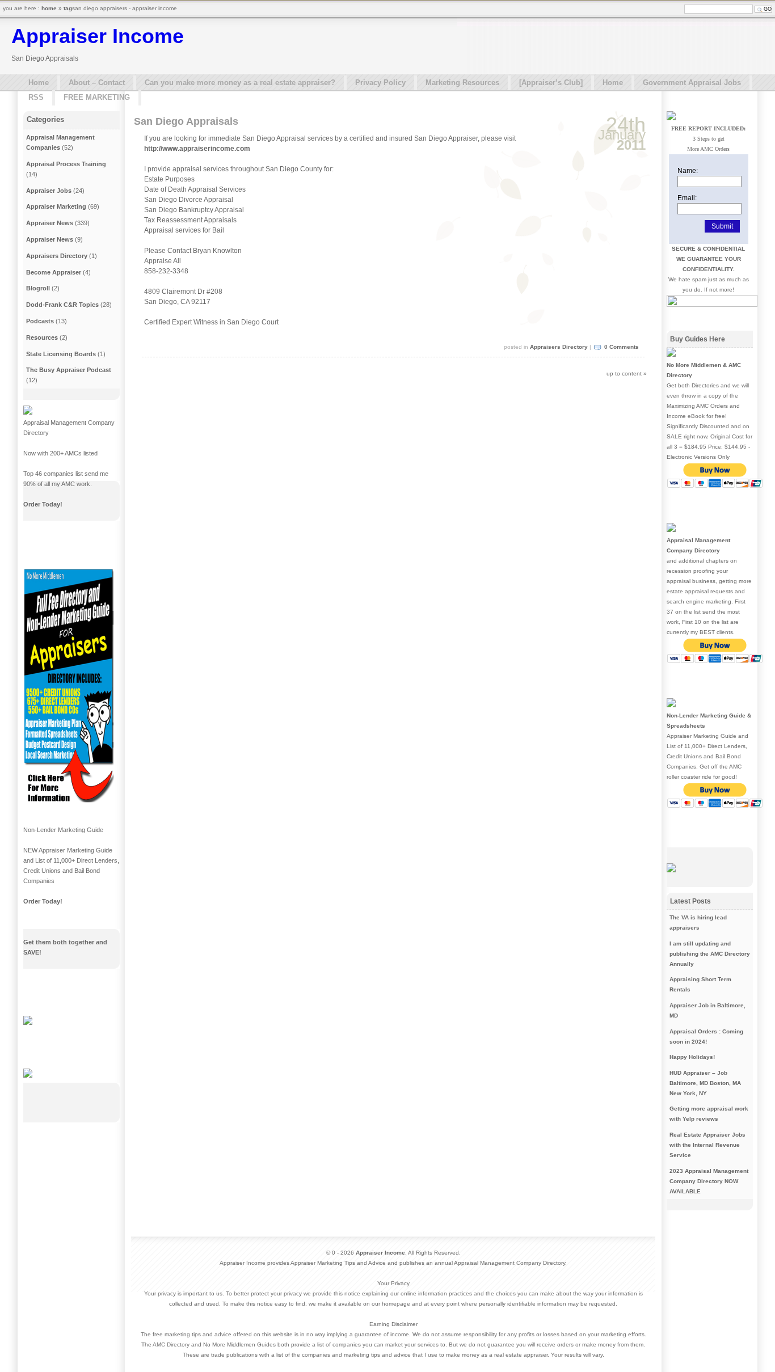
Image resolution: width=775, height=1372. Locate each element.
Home (38, 82)
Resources (42, 337)
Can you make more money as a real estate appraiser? (240, 82)
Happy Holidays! (692, 1057)
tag (68, 8)
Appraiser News (49, 222)
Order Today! (42, 504)
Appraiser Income (97, 36)
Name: (687, 171)
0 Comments (621, 347)
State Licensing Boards (61, 354)
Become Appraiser (53, 272)
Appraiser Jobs (48, 190)
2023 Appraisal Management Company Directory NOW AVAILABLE (708, 1181)
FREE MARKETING (97, 97)
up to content (624, 373)
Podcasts (40, 321)
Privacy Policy (380, 82)
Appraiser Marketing (56, 206)
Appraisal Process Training (66, 164)
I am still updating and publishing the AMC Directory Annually (709, 953)
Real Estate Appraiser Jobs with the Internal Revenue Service (707, 1145)
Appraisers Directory (559, 347)
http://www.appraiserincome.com (197, 149)
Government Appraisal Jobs (692, 82)
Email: (687, 198)
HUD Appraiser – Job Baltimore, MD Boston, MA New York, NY (705, 1083)
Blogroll (38, 288)
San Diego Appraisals (186, 121)
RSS (36, 97)
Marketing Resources (462, 82)
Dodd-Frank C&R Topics (62, 304)
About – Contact (97, 82)
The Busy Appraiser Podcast (68, 369)
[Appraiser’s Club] (551, 82)
